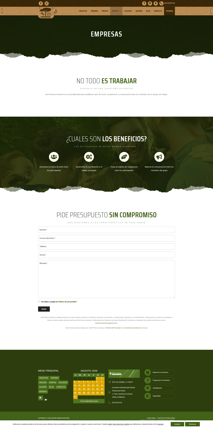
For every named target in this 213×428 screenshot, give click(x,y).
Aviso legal (151, 418)
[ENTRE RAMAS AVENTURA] (46, 12)
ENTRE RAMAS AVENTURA (61, 418)
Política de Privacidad (113, 328)
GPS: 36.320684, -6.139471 (122, 382)
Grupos (115, 11)
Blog (148, 11)
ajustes (160, 424)
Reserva (169, 11)
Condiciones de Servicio (132, 328)
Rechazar (192, 424)
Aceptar (177, 424)
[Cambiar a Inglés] (56, 11)
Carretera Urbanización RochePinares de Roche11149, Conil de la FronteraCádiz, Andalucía (123, 392)
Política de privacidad (67, 302)
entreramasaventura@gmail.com (106, 323)
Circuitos (83, 11)
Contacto (158, 11)
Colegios (128, 11)
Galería (139, 11)
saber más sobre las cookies (118, 424)
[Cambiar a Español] (40, 397)
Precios (105, 11)
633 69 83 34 (117, 403)
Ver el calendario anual (89, 401)
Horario (94, 11)
